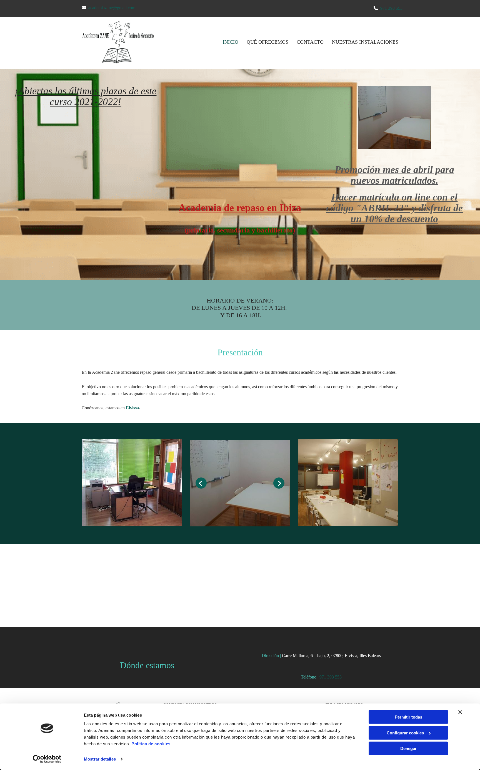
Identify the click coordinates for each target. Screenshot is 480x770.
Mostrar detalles (100, 759)
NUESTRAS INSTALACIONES (365, 42)
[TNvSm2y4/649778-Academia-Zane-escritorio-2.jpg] (240, 483)
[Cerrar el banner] (460, 712)
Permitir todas (408, 717)
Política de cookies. (151, 743)
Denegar (408, 748)
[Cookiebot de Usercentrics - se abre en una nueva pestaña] (47, 759)
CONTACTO (310, 42)
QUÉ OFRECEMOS (267, 42)
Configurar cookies (405, 732)
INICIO (230, 42)
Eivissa (132, 407)
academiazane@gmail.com (111, 7)
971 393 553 (391, 8)
